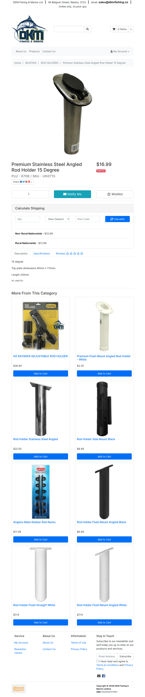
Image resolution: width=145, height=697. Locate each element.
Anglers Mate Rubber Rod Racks (34, 522)
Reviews (61, 253)
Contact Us (48, 51)
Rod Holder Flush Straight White (34, 605)
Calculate (118, 219)
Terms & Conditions (107, 664)
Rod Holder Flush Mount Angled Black (101, 522)
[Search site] (87, 29)
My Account (21, 642)
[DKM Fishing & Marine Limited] (30, 28)
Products (34, 51)
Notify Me (74, 194)
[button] (120, 51)
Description (21, 253)
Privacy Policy (79, 649)
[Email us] (99, 676)
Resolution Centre (20, 651)
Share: (16, 181)
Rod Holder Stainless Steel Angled (35, 439)
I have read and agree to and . (114, 665)
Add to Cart (40, 373)
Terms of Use (78, 642)
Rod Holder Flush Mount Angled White (102, 605)
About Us (21, 51)
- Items (121, 29)
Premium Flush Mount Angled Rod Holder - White (104, 358)
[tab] (21, 253)
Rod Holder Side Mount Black (96, 439)
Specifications (42, 253)
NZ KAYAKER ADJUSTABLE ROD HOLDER (40, 356)
